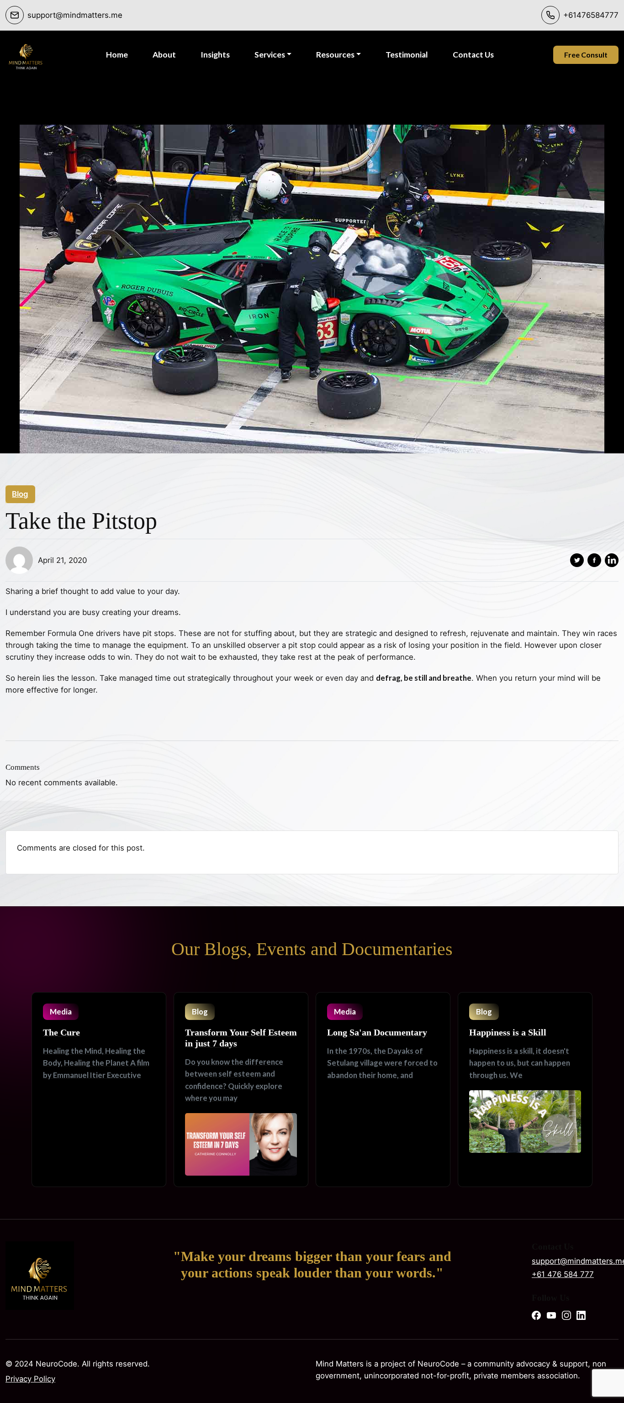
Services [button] (269, 54)
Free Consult (586, 54)
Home (117, 54)
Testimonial (407, 54)
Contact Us (473, 54)
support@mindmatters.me (575, 1261)
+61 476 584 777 (563, 1274)
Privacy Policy (30, 1378)
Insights (215, 54)
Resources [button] (335, 54)
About (164, 54)
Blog (20, 494)
